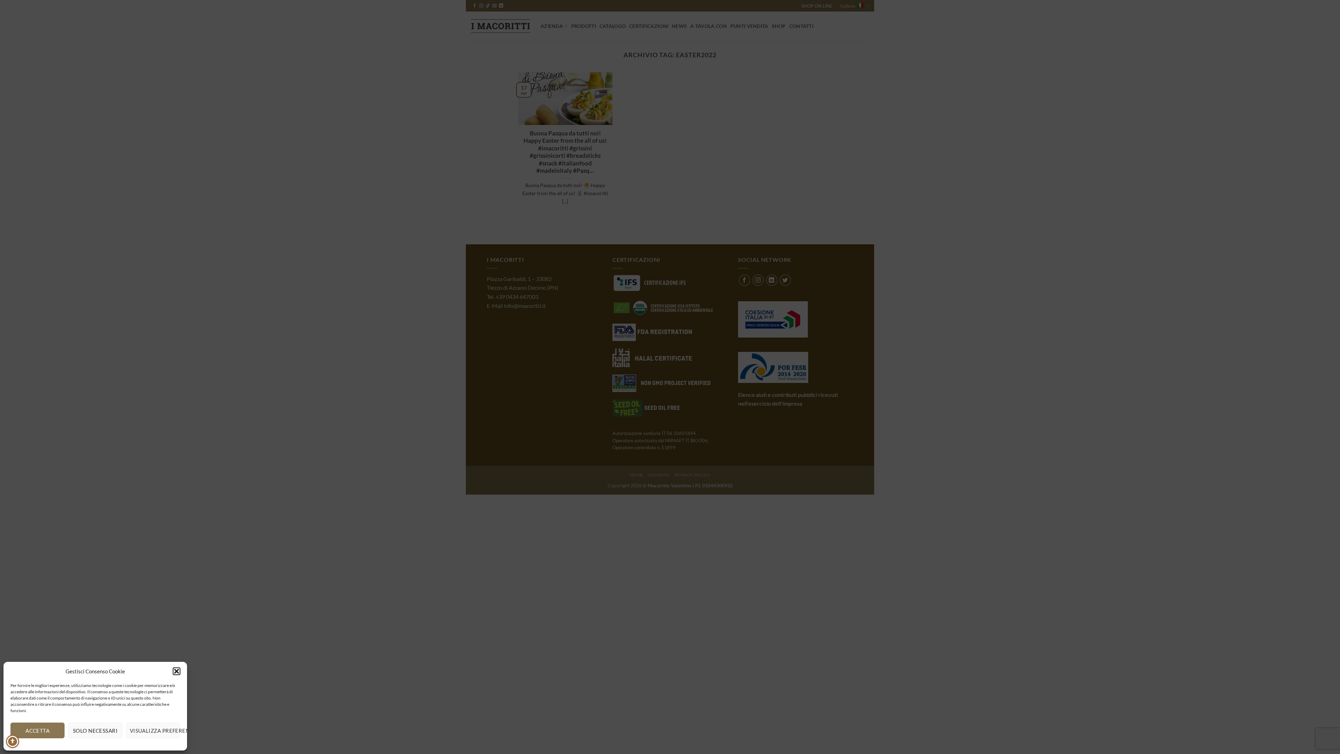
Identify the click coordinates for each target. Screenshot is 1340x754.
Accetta (37, 730)
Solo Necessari (95, 730)
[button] (176, 671)
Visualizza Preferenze (155, 730)
